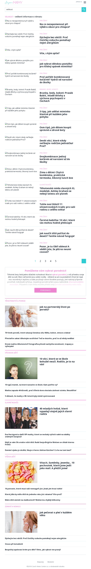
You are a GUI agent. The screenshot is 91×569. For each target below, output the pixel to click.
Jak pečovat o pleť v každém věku (56, 514)
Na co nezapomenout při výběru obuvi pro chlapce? (55, 25)
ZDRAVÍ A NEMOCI (13, 506)
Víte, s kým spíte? (50, 53)
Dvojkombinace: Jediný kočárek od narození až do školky (55, 159)
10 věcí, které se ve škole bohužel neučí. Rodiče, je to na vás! (57, 361)
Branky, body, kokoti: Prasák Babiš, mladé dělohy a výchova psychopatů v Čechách (56, 97)
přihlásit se (79, 1)
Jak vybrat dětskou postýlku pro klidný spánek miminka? (56, 65)
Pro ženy (43, 20)
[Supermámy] (13, 4)
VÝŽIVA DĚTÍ (10, 456)
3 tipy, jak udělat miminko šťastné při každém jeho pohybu (55, 114)
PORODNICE (45, 290)
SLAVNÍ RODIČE (11, 402)
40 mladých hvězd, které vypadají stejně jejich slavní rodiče (56, 411)
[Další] (84, 261)
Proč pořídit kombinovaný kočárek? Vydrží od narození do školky (56, 79)
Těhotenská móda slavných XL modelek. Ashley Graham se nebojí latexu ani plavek (57, 191)
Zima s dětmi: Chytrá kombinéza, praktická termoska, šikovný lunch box (56, 175)
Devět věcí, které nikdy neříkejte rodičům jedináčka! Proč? (56, 143)
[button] (84, 2)
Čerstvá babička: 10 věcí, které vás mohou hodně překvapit (57, 221)
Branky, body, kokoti (49, 89)
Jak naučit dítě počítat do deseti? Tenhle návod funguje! (57, 235)
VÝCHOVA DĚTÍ (11, 353)
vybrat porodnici (59, 274)
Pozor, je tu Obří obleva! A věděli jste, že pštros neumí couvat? (55, 249)
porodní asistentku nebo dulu (68, 284)
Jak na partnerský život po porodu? (55, 308)
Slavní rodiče (45, 185)
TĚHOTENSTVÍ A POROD (15, 301)
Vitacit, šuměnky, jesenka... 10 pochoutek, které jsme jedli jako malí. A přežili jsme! (57, 465)
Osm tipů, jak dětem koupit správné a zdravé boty (55, 129)
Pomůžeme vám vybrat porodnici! (45, 270)
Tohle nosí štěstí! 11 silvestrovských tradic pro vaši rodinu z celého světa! (57, 207)
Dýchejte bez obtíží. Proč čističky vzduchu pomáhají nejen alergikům (55, 40)
